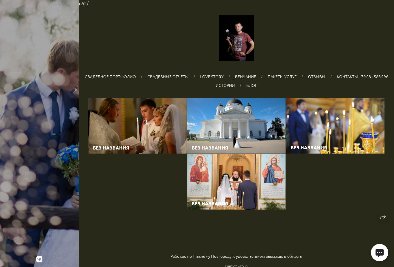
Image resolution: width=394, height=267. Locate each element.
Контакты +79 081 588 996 (362, 76)
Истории (225, 85)
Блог (251, 85)
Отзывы (316, 76)
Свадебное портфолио (110, 76)
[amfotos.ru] (236, 38)
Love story (212, 76)
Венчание (245, 76)
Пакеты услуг (282, 76)
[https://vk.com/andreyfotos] (39, 259)
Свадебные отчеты (168, 76)
